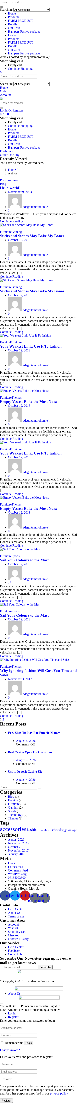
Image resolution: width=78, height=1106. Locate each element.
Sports (16, 556)
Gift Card (14, 28)
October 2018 (16, 847)
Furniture (6, 232)
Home (12, 13)
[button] (1, 72)
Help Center (15, 909)
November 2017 (18, 850)
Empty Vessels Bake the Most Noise (28, 401)
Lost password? (10, 1050)
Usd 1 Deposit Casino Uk (25, 771)
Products (13, 17)
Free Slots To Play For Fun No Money (34, 732)
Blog (3, 184)
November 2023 (18, 843)
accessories (13, 829)
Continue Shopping (20, 68)
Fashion (5, 342)
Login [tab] (12, 1013)
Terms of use (16, 916)
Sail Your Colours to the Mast (24, 560)
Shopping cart (17, 931)
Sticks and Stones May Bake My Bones (32, 236)
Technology (15, 814)
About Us (14, 912)
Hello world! (10, 188)
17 (9, 582)
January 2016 (16, 854)
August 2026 (16, 839)
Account (13, 924)
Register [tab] (13, 1017)
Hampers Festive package (24, 31)
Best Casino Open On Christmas (30, 752)
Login (29, 1042)
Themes (17, 397)
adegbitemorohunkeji (36, 206)
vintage (72, 830)
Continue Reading (11, 221)
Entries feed (15, 866)
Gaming (17, 232)
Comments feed (18, 870)
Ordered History (18, 939)
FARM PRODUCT (20, 20)
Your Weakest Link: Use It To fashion (31, 346)
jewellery (44, 830)
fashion (33, 829)
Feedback (14, 950)
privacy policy (59, 1093)
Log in (12, 863)
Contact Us (15, 954)
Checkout (14, 935)
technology (58, 830)
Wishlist (13, 928)
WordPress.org (17, 874)
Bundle (12, 24)
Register (6, 1100)
